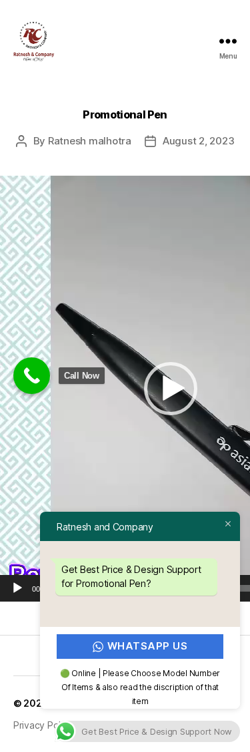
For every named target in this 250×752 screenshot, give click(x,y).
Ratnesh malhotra (89, 140)
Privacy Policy (43, 725)
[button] (170, 388)
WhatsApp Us (147, 646)
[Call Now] (31, 375)
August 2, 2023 (198, 140)
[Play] (17, 588)
